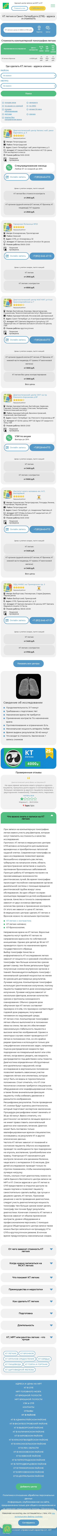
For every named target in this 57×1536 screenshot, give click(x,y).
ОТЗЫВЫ (28, 1411)
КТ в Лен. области (28, 1448)
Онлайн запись (18, 177)
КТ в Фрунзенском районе (28, 1472)
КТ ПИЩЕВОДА (13, 1364)
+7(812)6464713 (42, 177)
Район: (5, 70)
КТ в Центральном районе (28, 1476)
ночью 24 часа (35, 109)
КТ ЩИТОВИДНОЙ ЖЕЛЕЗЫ (19, 1369)
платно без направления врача (13, 118)
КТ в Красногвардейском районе (28, 1440)
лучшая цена (10, 102)
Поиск (28, 93)
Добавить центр (28, 1486)
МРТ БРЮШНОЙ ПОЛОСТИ (28, 1399)
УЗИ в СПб (28, 1403)
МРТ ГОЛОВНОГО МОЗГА (28, 1391)
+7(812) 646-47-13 (42, 256)
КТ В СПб (28, 1387)
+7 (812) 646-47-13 (37, 8)
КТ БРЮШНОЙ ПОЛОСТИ (28, 1395)
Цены (48, 28)
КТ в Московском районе (28, 1452)
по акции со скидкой (14, 106)
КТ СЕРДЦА (44, 1359)
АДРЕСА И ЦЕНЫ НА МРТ (28, 1384)
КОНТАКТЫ (28, 1407)
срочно (32, 114)
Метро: (4, 81)
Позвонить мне (19, 8)
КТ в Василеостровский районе (28, 1423)
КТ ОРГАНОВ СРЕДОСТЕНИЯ (19, 1359)
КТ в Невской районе (28, 1456)
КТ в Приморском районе (28, 1468)
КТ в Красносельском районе (28, 1444)
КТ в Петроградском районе (28, 1460)
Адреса (39, 28)
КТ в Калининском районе (28, 1431)
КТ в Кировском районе (29, 1436)
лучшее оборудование (11, 110)
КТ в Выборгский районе (28, 1427)
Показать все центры (28, 663)
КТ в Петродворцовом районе (28, 1464)
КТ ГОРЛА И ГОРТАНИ (36, 1364)
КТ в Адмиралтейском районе (28, 1419)
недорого (33, 102)
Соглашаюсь (28, 1522)
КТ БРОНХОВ (27, 1353)
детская (8, 114)
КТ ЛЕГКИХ (10, 1353)
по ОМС (32, 106)
